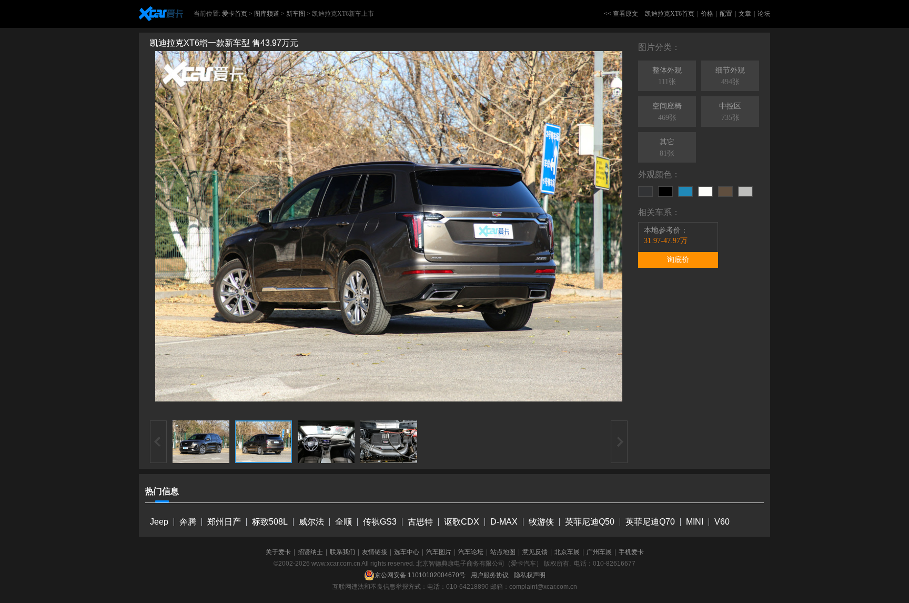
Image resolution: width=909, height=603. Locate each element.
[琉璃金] (725, 191)
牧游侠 (541, 521)
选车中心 (406, 552)
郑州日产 (224, 521)
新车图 (296, 13)
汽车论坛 (470, 552)
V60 (722, 521)
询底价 (678, 260)
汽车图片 (438, 552)
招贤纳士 (310, 552)
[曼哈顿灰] (645, 191)
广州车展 (599, 552)
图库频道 (266, 13)
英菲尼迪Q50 (589, 521)
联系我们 (342, 552)
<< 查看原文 (621, 13)
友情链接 (374, 552)
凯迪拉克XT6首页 (669, 13)
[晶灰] (745, 191)
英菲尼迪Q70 (650, 521)
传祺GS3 (380, 521)
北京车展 (567, 552)
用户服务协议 (490, 575)
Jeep (159, 521)
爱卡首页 (234, 13)
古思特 (420, 521)
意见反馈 (535, 552)
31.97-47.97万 (666, 241)
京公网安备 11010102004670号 (420, 575)
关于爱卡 (278, 552)
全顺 (343, 521)
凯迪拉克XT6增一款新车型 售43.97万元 (224, 42)
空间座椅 (667, 112)
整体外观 (667, 76)
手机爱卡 (631, 552)
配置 (726, 13)
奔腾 (187, 521)
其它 (667, 147)
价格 (707, 13)
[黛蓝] (685, 191)
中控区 (730, 112)
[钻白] (705, 191)
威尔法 (311, 521)
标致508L (270, 521)
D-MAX (504, 521)
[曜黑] (665, 191)
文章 (745, 13)
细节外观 (730, 76)
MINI (694, 521)
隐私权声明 (530, 575)
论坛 (764, 13)
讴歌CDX (461, 521)
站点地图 (503, 552)
